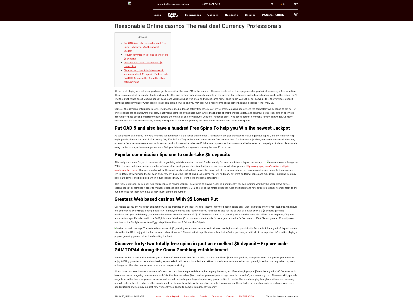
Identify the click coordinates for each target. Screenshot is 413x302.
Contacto (231, 15)
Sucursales (193, 15)
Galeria (212, 15)
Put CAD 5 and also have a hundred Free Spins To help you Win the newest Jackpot (145, 47)
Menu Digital (173, 15)
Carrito (250, 15)
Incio (157, 15)
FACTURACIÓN (246, 296)
